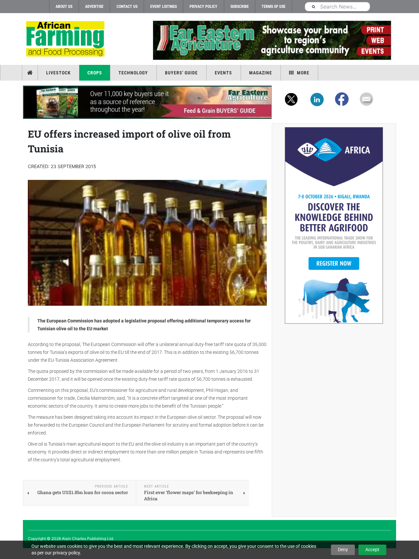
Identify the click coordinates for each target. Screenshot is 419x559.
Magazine (260, 72)
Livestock (58, 72)
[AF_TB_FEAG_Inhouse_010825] (271, 40)
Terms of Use (273, 6)
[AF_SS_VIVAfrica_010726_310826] (334, 225)
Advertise (94, 6)
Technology (133, 72)
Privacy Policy (203, 6)
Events (223, 72)
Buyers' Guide (181, 72)
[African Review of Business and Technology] (66, 39)
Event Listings (163, 6)
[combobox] (337, 6)
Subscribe (239, 6)
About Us (64, 6)
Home (30, 73)
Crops (94, 72)
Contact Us (127, 6)
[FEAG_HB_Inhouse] (147, 102)
